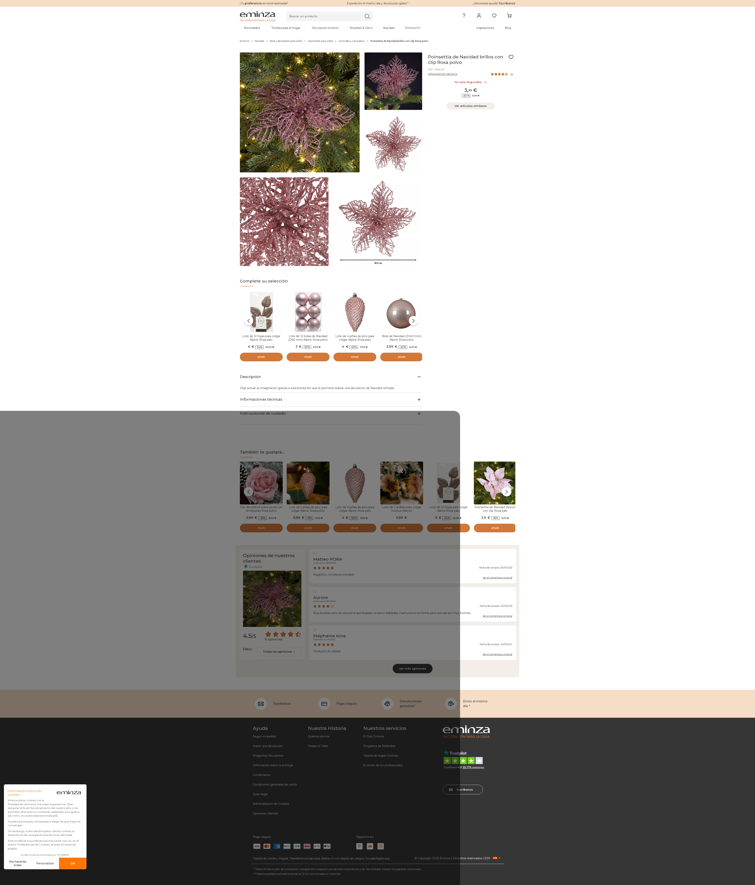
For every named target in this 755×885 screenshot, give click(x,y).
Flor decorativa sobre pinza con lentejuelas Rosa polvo (261, 508)
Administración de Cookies (271, 804)
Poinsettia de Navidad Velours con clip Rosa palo (495, 508)
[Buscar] (367, 16)
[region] (377, 41)
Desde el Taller (318, 746)
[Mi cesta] (509, 16)
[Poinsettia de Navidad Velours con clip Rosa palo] (495, 483)
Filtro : (248, 649)
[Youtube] (370, 846)
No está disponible (469, 82)
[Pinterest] (359, 846)
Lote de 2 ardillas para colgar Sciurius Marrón (401, 508)
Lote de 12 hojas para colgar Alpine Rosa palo (261, 337)
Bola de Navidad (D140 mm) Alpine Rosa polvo (401, 337)
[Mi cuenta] (479, 16)
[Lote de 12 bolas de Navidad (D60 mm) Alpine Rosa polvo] (308, 312)
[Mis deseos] (494, 16)
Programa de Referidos (379, 746)
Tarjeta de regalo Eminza (380, 755)
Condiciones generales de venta (275, 784)
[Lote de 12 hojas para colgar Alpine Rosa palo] (261, 312)
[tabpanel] (344, 28)
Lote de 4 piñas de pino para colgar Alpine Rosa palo (354, 337)
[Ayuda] (464, 16)
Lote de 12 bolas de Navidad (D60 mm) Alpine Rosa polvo (308, 337)
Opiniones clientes (265, 813)
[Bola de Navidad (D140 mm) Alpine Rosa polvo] (401, 312)
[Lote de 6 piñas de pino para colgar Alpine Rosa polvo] (308, 483)
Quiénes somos (318, 736)
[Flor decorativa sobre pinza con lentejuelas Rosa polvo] (261, 483)
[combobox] (279, 651)
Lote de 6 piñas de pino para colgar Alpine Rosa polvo (308, 508)
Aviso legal (260, 794)
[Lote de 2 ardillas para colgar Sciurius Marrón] (401, 483)
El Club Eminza (373, 736)
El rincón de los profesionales (383, 765)
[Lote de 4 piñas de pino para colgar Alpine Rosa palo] (354, 312)
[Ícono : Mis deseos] (511, 57)
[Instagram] (381, 846)
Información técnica (442, 74)
